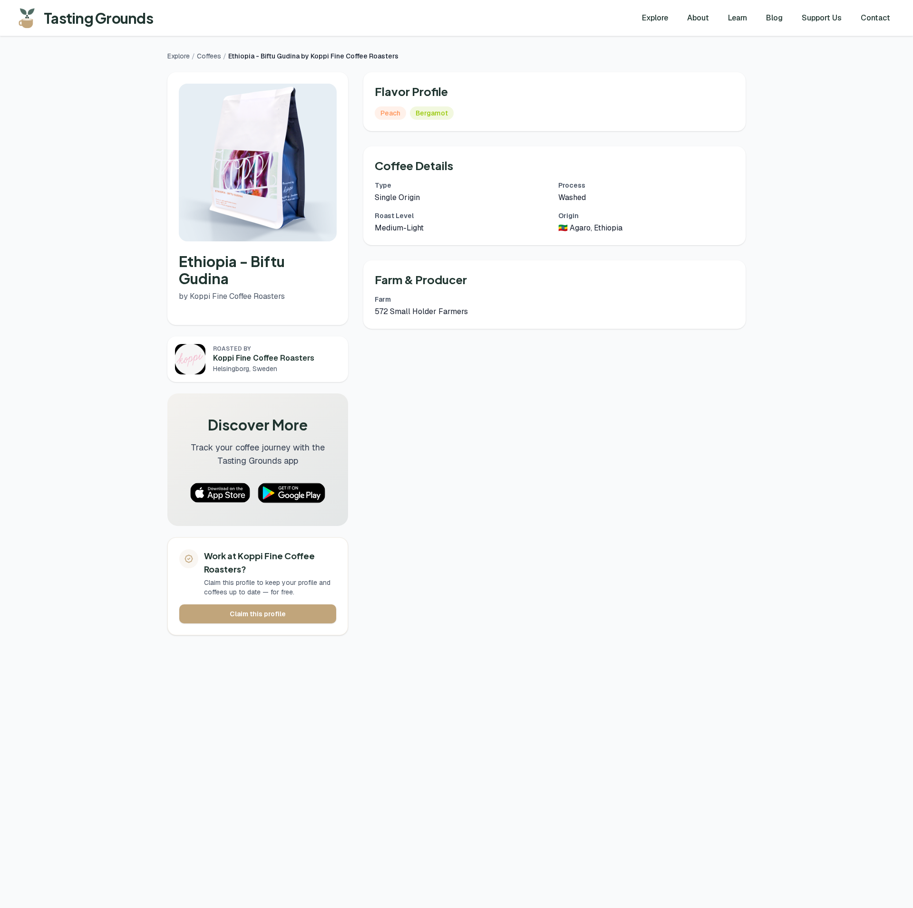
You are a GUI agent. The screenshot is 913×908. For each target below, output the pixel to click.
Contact (875, 18)
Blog (774, 18)
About (698, 18)
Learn (737, 18)
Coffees (209, 56)
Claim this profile (258, 614)
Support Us (822, 18)
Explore (655, 18)
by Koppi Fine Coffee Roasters (232, 296)
